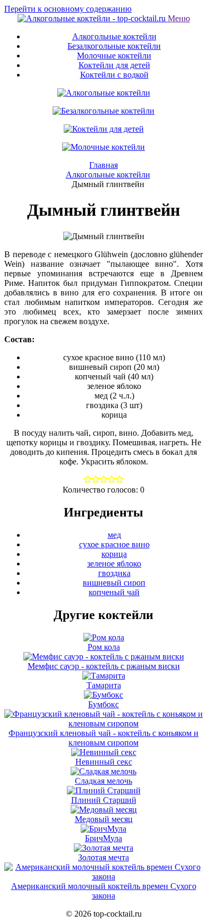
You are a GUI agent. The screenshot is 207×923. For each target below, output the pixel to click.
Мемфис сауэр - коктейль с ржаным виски (104, 666)
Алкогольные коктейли (114, 36)
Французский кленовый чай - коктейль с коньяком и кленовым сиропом (103, 738)
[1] (96, 480)
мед (114, 534)
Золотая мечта (103, 857)
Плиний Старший (103, 800)
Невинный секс (103, 761)
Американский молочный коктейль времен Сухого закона (103, 891)
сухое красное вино (114, 544)
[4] (120, 480)
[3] (112, 480)
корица (114, 553)
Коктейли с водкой (114, 74)
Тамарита (104, 685)
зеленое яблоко (114, 563)
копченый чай (114, 592)
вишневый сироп (114, 582)
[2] (104, 480)
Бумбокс (103, 704)
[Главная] (93, 18)
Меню (179, 18)
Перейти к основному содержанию (68, 8)
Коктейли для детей (114, 65)
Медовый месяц (104, 819)
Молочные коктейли (114, 55)
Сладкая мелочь (103, 780)
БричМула (103, 838)
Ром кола (104, 646)
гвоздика (114, 573)
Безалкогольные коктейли (114, 45)
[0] (88, 480)
